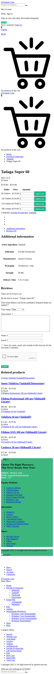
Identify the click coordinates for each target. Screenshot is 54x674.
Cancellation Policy (14, 519)
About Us (10, 512)
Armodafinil (17, 602)
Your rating (6, 309)
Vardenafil (16, 595)
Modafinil (16, 604)
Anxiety (9, 641)
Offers (9, 541)
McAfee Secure (12, 536)
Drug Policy (11, 543)
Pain (8, 607)
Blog (8, 625)
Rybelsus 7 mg (12, 499)
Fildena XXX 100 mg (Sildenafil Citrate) (24, 432)
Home (8, 154)
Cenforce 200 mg (13, 488)
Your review (7, 314)
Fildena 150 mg (12, 492)
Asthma (9, 609)
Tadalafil (10, 159)
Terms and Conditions (15, 521)
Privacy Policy (12, 517)
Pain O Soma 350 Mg (15, 497)
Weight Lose (11, 637)
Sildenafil (15, 590)
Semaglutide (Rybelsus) (16, 611)
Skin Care (10, 655)
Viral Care (10, 660)
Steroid (9, 634)
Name (4, 335)
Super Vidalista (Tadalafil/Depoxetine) (22, 383)
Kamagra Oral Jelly (14, 495)
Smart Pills (10, 600)
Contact (9, 514)
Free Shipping (12, 539)
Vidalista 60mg (12, 490)
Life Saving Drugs (14, 651)
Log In (4, 23)
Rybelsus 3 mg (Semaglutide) (24, 614)
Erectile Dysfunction (14, 156)
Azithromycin (12, 646)
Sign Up (18, 25)
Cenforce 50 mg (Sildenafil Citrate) (21, 447)
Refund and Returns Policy (17, 524)
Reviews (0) (11, 231)
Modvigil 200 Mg (13, 502)
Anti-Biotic (11, 639)
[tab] (29, 228)
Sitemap (9, 546)
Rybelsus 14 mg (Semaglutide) (24, 618)
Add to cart (40, 194)
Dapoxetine (16, 597)
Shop (8, 623)
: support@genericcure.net (18, 475)
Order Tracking (12, 526)
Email (4, 340)
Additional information (15, 228)
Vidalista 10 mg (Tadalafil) (16, 416)
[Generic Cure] (7, 2)
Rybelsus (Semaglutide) (21, 621)
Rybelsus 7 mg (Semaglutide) (24, 616)
